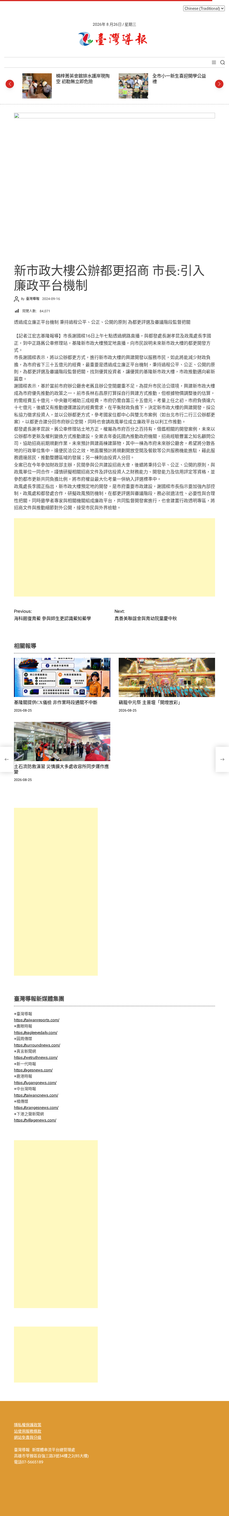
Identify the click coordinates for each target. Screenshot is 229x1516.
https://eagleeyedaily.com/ (35, 1032)
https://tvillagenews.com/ (35, 1120)
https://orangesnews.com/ (36, 1107)
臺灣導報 (32, 299)
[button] (10, 84)
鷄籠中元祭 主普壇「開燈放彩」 (150, 702)
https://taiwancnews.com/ (36, 1095)
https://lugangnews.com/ (35, 1082)
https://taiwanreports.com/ (36, 1020)
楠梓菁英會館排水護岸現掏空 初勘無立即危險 (82, 78)
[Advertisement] (114, 557)
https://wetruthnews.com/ (36, 1057)
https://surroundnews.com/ (37, 1045)
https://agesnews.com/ (33, 1070)
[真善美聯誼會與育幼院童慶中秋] (222, 759)
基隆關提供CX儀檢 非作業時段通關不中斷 (55, 702)
